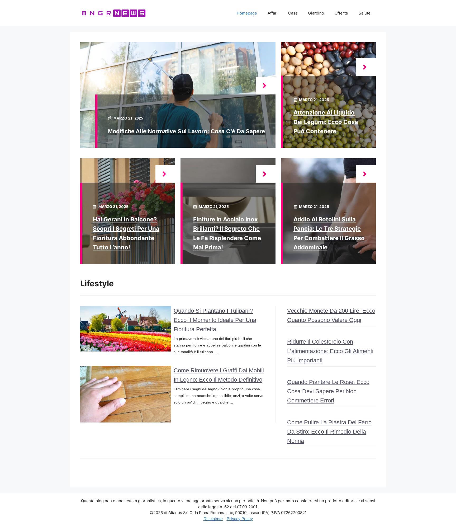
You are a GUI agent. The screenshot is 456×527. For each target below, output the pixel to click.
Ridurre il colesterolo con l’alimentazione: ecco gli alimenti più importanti (330, 350)
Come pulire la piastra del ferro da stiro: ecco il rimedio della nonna (329, 431)
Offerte (341, 13)
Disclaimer (213, 518)
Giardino (316, 13)
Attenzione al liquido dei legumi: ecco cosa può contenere (325, 121)
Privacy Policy (240, 518)
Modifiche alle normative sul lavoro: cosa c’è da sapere (186, 131)
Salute (364, 13)
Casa (292, 13)
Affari (273, 13)
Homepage (247, 13)
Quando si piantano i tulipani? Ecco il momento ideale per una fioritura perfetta (215, 320)
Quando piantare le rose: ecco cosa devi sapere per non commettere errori (328, 391)
